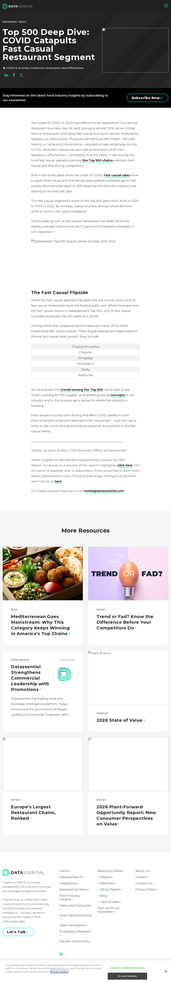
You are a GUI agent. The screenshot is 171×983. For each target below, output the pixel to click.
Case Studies (109, 902)
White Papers (110, 889)
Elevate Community (74, 941)
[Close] (165, 971)
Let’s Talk (16, 932)
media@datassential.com (104, 491)
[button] (166, 5)
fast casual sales (117, 175)
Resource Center (110, 871)
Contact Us (143, 883)
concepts (117, 395)
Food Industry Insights (69, 897)
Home (64, 871)
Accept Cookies (127, 976)
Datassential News (73, 889)
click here (124, 465)
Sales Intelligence (72, 925)
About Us (142, 871)
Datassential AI (70, 877)
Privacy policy (59, 971)
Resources (10, 22)
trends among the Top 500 (81, 390)
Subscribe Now (145, 98)
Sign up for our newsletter (109, 910)
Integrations (68, 883)
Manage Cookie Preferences (127, 967)
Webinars (107, 883)
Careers (141, 877)
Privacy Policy (145, 889)
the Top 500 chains (97, 160)
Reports (106, 877)
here (57, 481)
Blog (23, 22)
